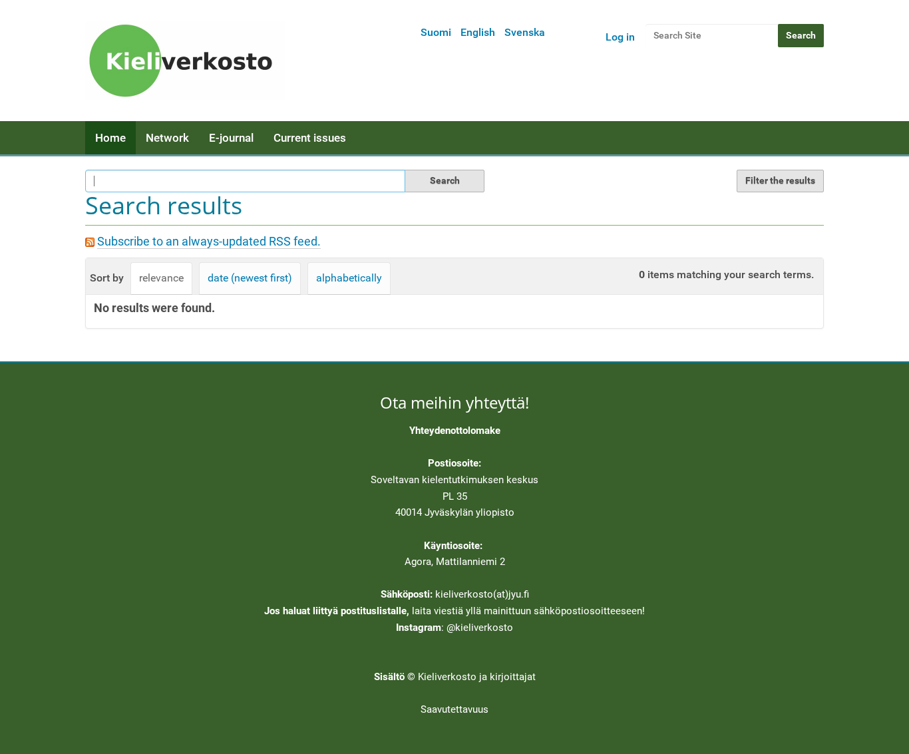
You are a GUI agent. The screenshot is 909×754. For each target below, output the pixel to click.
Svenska (524, 32)
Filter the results (780, 180)
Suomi (436, 32)
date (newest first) (250, 278)
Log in (620, 37)
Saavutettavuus (454, 709)
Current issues (309, 137)
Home (110, 137)
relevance (161, 278)
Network (167, 137)
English (477, 32)
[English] (185, 60)
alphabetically (349, 278)
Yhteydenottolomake (454, 431)
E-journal (231, 137)
